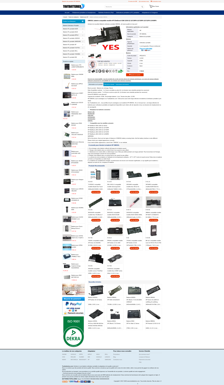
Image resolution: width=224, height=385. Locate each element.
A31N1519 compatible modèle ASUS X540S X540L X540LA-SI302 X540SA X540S (134, 214)
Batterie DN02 (130, 321)
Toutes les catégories (74, 17)
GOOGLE (73, 354)
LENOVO (107, 357)
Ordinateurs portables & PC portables (127, 12)
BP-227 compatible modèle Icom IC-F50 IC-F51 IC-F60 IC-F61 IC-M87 (153, 242)
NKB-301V (106, 65)
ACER (98, 359)
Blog (114, 357)
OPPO (81, 354)
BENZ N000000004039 (102, 379)
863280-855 (91, 113)
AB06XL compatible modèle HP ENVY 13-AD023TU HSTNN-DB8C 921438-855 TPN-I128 (153, 214)
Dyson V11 (81, 379)
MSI (89, 357)
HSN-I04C (90, 115)
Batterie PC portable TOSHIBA (71, 54)
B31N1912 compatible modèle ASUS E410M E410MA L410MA (113, 214)
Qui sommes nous (144, 1)
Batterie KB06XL (111, 297)
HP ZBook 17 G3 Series (114, 323)
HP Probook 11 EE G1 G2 (153, 323)
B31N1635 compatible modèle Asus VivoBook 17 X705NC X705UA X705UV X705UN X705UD (95, 214)
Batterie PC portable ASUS (70, 32)
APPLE (90, 354)
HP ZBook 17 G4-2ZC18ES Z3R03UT (134, 301)
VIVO (63, 357)
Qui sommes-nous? (144, 354)
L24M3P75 (100, 63)
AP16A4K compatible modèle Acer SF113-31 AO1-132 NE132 (133, 186)
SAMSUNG (108, 359)
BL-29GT (120, 63)
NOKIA (64, 359)
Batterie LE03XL (92, 321)
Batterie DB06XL (150, 321)
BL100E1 (106, 63)
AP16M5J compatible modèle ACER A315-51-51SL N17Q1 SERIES (152, 186)
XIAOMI (64, 354)
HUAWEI (81, 357)
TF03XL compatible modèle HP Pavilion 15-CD (134, 241)
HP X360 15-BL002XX (113, 299)
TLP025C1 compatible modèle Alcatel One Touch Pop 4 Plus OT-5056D (95, 186)
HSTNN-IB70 (91, 117)
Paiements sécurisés (144, 359)
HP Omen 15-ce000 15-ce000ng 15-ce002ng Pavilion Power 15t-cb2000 (153, 301)
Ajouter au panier (135, 74)
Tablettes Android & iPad (105, 12)
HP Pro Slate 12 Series (133, 323)
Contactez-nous (156, 1)
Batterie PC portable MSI (70, 57)
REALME (73, 357)
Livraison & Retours (144, 357)
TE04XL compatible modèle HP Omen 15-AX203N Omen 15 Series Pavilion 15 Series (96, 242)
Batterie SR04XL (150, 297)
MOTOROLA (74, 359)
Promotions (116, 354)
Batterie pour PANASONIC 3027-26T (76, 113)
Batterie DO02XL (93, 297)
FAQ (140, 362)
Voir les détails (96, 192)
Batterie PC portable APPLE (70, 35)
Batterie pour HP (84, 17)
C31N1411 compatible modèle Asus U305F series (114, 270)
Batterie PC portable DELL (70, 51)
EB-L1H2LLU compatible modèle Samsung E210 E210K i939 (114, 186)
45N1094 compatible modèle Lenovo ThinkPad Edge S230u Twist (95, 270)
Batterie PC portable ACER (70, 28)
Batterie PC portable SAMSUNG (72, 41)
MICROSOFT (82, 359)
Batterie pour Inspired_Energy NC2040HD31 (75, 266)
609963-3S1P (112, 65)
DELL (106, 354)
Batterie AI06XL (111, 321)
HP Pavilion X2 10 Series (95, 299)
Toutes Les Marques (69, 21)
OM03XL (90, 120)
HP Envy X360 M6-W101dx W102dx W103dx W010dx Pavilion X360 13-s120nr (95, 325)
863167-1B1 (91, 112)
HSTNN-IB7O (91, 119)
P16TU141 (100, 65)
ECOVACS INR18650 (90, 379)
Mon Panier (156, 6)
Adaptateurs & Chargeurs (150, 12)
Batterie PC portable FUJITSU (71, 47)
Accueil (67, 12)
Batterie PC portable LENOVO (71, 38)
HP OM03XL (143, 34)
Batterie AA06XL (131, 297)
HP (140, 30)
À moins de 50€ (132, 1)
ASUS (97, 354)
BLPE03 (110, 63)
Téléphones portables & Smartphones (84, 12)
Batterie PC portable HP (69, 44)
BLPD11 (115, 63)
